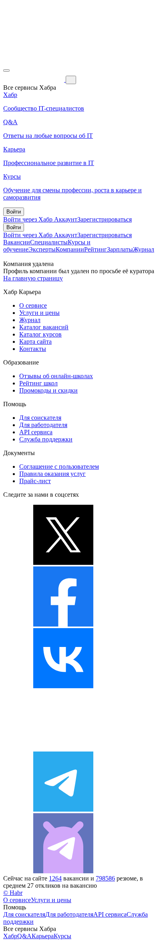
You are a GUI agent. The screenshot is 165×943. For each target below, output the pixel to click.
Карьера (43, 936)
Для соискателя (40, 417)
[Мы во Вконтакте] (63, 686)
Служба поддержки (45, 439)
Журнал (143, 249)
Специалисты (49, 242)
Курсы (62, 936)
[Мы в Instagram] (63, 747)
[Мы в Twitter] (63, 562)
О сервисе (33, 305)
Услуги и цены (39, 312)
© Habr (12, 892)
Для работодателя (43, 424)
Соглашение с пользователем (59, 466)
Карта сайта (35, 341)
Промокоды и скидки (48, 390)
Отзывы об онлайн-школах (56, 376)
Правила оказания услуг (52, 473)
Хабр (10, 936)
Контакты (32, 348)
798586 (105, 878)
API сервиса (35, 432)
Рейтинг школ (38, 383)
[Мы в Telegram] (63, 809)
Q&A (24, 936)
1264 (55, 878)
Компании (70, 249)
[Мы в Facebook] (63, 624)
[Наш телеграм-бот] (63, 871)
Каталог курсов (40, 334)
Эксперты (42, 249)
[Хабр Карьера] (34, 79)
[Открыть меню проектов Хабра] (6, 70)
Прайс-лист (35, 481)
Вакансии (16, 242)
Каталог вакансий (43, 327)
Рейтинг (95, 249)
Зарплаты (120, 249)
